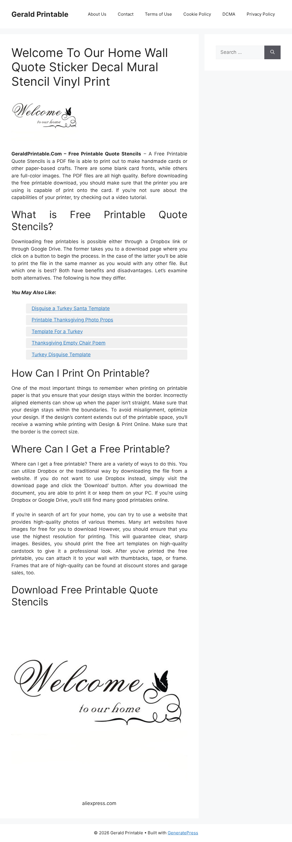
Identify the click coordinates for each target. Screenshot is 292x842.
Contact (125, 14)
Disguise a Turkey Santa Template (71, 308)
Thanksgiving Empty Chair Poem (69, 343)
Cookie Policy (197, 14)
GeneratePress (183, 832)
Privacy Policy (261, 14)
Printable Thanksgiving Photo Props (72, 320)
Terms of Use (158, 14)
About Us (97, 14)
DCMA (228, 14)
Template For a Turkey (57, 331)
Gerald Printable (39, 14)
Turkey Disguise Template (61, 354)
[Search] (272, 52)
